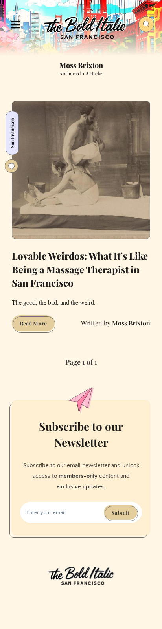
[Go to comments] (11, 166)
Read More (37, 325)
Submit (120, 512)
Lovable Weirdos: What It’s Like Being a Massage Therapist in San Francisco (80, 269)
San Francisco (12, 133)
